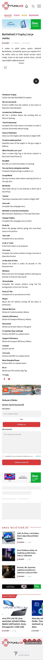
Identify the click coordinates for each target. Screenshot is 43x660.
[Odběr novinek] (26, 6)
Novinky (6, 43)
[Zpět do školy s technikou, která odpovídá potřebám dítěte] (8, 537)
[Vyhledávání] (33, 6)
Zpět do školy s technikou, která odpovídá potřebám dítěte (28, 536)
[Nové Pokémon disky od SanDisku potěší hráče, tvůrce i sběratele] (8, 554)
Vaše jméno (6, 409)
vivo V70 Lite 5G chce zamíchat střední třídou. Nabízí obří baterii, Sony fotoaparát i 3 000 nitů (14, 622)
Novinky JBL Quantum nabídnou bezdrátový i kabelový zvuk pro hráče (27, 570)
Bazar (24, 15)
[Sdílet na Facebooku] (4, 379)
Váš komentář (7, 429)
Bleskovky (34, 15)
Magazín (8, 15)
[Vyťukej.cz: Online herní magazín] (12, 6)
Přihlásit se (21, 424)
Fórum (17, 15)
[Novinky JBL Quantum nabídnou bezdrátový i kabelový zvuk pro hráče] (8, 571)
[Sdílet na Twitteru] (9, 379)
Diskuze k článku (9, 400)
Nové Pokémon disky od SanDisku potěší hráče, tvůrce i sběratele (27, 553)
